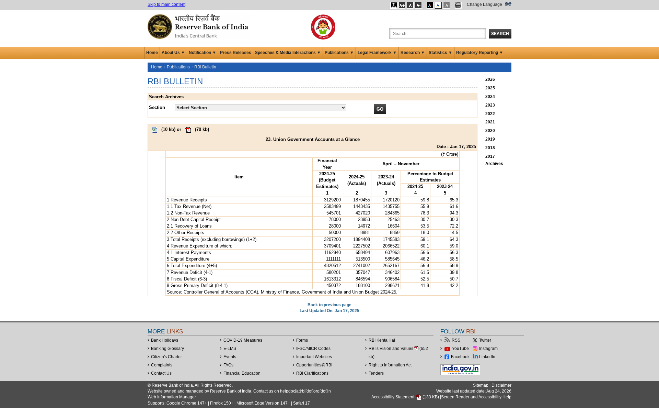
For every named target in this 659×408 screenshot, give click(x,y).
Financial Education (242, 373)
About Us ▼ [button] (173, 52)
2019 (490, 139)
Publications (178, 67)
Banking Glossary (167, 348)
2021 (490, 122)
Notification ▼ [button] (202, 52)
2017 (490, 156)
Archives (494, 163)
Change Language (484, 4)
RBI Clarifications (312, 373)
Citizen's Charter (166, 356)
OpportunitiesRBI (314, 365)
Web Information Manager (172, 397)
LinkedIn (487, 356)
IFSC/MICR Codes (313, 348)
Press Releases (235, 52)
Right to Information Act (390, 365)
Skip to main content (166, 4)
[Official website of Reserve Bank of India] (199, 26)
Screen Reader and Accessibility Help (476, 397)
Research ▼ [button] (413, 52)
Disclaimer (501, 385)
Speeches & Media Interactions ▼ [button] (288, 52)
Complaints (161, 365)
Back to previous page (329, 304)
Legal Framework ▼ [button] (377, 52)
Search (500, 33)
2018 (490, 147)
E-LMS (229, 348)
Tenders (376, 373)
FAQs (228, 365)
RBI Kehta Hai (382, 340)
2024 (490, 96)
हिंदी (508, 4)
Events (229, 356)
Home (152, 52)
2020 (490, 130)
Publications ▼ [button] (339, 52)
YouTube (460, 348)
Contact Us (161, 373)
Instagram (488, 348)
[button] (393, 5)
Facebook (460, 356)
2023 (490, 105)
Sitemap (480, 385)
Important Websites (314, 356)
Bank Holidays (164, 340)
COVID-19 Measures (242, 340)
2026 (490, 79)
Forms (302, 340)
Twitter (485, 340)
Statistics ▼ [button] (440, 52)
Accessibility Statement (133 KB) (405, 397)
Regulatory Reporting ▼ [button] (479, 52)
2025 (490, 88)
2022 (490, 113)
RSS (456, 340)
